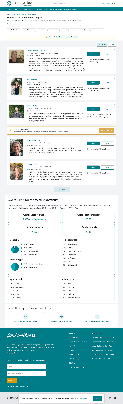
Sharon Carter (32, 164)
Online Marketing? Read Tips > (102, 346)
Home (8, 14)
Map (113, 45)
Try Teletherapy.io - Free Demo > (103, 354)
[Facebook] (109, 398)
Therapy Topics (42, 9)
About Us (72, 346)
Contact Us (73, 350)
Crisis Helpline (74, 337)
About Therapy (28, 9)
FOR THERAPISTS (107, 4)
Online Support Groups (77, 367)
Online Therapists (56, 9)
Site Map (72, 363)
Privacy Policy (74, 359)
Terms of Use (74, 354)
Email (93, 54)
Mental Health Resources (78, 342)
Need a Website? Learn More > (102, 350)
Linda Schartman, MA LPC (36, 51)
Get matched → (106, 130)
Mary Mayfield (32, 79)
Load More (61, 190)
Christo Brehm (32, 106)
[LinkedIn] (115, 398)
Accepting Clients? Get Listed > (103, 337)
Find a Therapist (14, 9)
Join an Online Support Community (97, 321)
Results (103, 45)
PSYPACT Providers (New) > (101, 359)
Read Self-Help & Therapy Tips (61, 321)
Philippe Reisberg (33, 140)
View (107, 54)
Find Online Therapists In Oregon (25, 321)
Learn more (83, 398)
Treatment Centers (70, 9)
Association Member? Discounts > (104, 342)
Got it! (98, 398)
